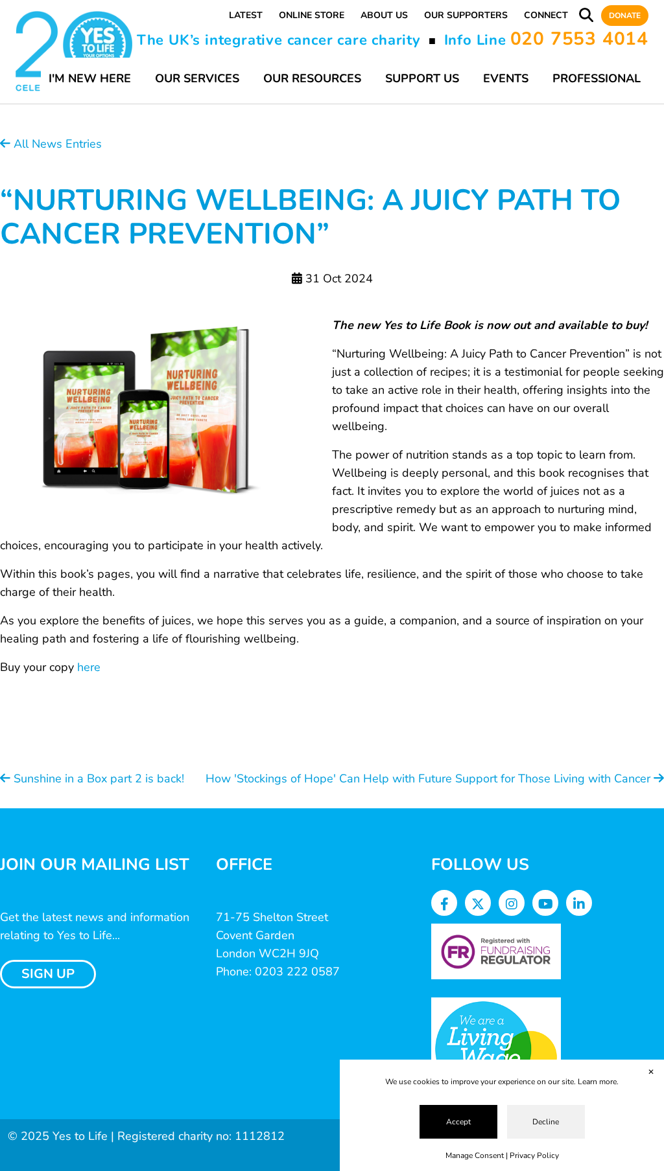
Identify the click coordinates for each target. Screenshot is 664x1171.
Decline (545, 1122)
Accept (458, 1122)
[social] (444, 904)
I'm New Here (90, 78)
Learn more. (598, 1081)
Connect (546, 15)
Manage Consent (474, 1155)
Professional (596, 78)
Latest (246, 15)
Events (505, 78)
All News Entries (56, 144)
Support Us (422, 78)
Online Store (311, 15)
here (89, 667)
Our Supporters (466, 15)
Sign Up (48, 974)
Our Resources (312, 78)
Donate (625, 15)
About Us (384, 15)
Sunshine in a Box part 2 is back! (97, 778)
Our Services (197, 78)
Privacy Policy (534, 1155)
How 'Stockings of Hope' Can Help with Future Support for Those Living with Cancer (430, 778)
